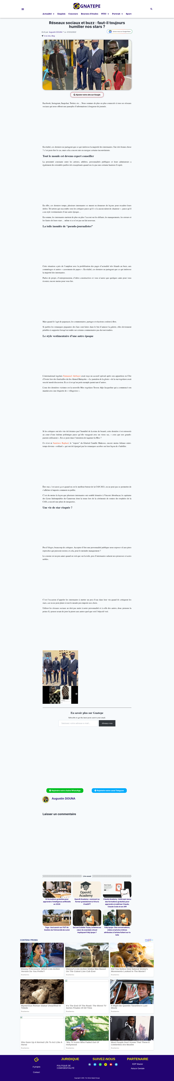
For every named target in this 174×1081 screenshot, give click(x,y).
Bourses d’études (89, 14)
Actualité (47, 14)
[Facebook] (89, 1064)
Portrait (116, 14)
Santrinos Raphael (61, 443)
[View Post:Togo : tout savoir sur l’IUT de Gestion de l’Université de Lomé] (57, 918)
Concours (73, 14)
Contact (36, 1072)
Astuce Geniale (137, 1068)
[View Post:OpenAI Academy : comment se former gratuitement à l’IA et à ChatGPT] (87, 889)
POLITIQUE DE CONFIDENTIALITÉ (65, 1067)
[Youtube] (110, 1064)
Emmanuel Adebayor (72, 376)
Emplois (61, 14)
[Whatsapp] (100, 1064)
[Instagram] (105, 1064)
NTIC (103, 14)
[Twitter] (95, 1064)
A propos (36, 1067)
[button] (23, 9)
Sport (129, 14)
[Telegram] (116, 1064)
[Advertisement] (87, 126)
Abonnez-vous (107, 723)
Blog (53, 36)
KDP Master (137, 1064)
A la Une (47, 36)
